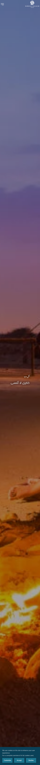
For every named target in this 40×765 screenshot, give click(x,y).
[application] (20, 756)
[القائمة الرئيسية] (2, 4)
